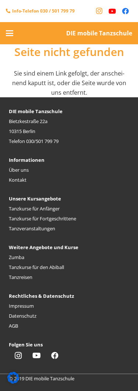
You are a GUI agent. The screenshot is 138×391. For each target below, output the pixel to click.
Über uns (19, 170)
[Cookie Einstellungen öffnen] (13, 381)
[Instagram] (99, 11)
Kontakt (17, 180)
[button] (9, 33)
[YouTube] (112, 11)
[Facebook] (125, 11)
